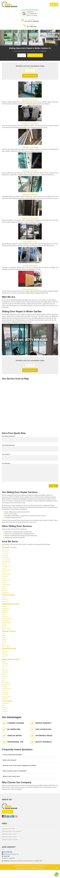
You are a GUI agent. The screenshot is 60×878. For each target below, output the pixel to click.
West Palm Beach (6, 628)
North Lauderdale (6, 574)
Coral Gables (5, 663)
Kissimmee (4, 650)
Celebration (5, 652)
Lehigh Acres (5, 711)
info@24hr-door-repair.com (11, 854)
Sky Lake (4, 641)
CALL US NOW (30, 70)
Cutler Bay (4, 666)
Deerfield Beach (6, 557)
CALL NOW (21, 55)
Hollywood (4, 564)
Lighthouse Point (6, 570)
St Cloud (4, 656)
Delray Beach (5, 610)
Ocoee (3, 643)
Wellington (4, 626)
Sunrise (4, 586)
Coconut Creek (5, 549)
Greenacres (5, 612)
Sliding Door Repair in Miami (9, 834)
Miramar (4, 572)
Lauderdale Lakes (6, 566)
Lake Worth (5, 616)
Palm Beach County (10, 604)
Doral (3, 668)
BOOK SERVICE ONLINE (35, 55)
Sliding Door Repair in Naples (9, 836)
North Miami (5, 686)
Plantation (4, 582)
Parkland (4, 578)
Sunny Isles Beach (6, 696)
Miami (3, 680)
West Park (4, 590)
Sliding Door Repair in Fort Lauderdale (11, 831)
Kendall (4, 678)
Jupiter (3, 614)
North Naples (5, 599)
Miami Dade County (10, 659)
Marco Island (5, 601)
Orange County (8, 631)
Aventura (4, 661)
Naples (3, 597)
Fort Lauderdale (6, 559)
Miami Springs (5, 682)
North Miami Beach (6, 688)
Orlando (4, 633)
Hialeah (4, 674)
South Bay (4, 624)
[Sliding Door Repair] (9, 4)
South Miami (5, 694)
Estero (3, 705)
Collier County (8, 595)
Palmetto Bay (5, 692)
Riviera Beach (5, 620)
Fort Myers (4, 709)
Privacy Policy (20, 868)
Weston (4, 588)
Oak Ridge (4, 639)
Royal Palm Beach (6, 622)
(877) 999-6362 (31, 26)
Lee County (7, 701)
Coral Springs (5, 553)
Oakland (4, 637)
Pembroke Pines (6, 580)
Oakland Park (5, 576)
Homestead (5, 676)
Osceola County (9, 648)
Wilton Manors (5, 592)
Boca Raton (5, 606)
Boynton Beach (5, 608)
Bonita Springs (5, 703)
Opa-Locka (4, 690)
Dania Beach (5, 555)
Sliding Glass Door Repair (8, 828)
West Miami (5, 698)
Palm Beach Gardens (7, 618)
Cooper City (5, 551)
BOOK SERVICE (7, 811)
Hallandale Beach (6, 562)
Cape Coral (5, 707)
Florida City (5, 670)
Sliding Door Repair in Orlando (9, 839)
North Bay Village (6, 684)
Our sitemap (40, 868)
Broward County (9, 547)
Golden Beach (5, 672)
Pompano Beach (6, 584)
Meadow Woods (6, 646)
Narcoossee (5, 654)
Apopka (4, 635)
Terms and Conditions (31, 868)
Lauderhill (4, 568)
